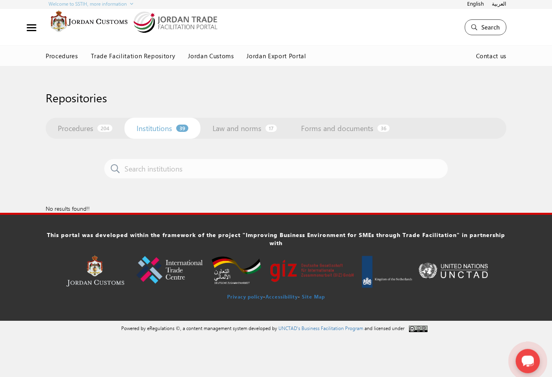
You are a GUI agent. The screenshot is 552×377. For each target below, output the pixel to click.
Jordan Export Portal (276, 56)
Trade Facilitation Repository (133, 56)
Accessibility (281, 296)
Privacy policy (245, 296)
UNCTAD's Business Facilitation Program (320, 328)
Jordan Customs (211, 56)
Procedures (62, 56)
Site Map (313, 296)
